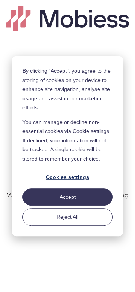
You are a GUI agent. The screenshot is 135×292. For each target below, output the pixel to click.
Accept (68, 197)
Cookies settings (67, 177)
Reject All (67, 217)
